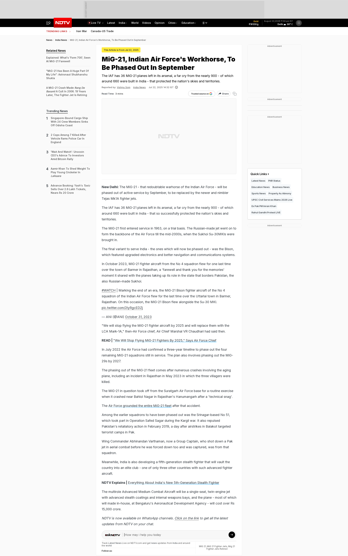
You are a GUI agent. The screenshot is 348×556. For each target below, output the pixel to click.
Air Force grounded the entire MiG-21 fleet (139, 406)
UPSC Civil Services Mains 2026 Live (272, 199)
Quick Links (258, 174)
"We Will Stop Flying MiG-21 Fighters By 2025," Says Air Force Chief (164, 340)
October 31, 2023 (138, 317)
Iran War (81, 31)
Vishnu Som (123, 87)
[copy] (234, 93)
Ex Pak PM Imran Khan (264, 206)
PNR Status (274, 180)
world (109, 545)
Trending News (57, 111)
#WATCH (109, 290)
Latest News (258, 180)
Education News (261, 187)
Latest (111, 22)
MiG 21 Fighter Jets (217, 546)
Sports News (259, 193)
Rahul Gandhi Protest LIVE (266, 212)
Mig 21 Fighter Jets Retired (220, 547)
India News (139, 87)
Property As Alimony (280, 193)
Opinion (160, 22)
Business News (281, 187)
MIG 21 (202, 546)
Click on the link (187, 518)
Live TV (96, 22)
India (122, 22)
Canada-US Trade (102, 31)
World (134, 22)
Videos (146, 22)
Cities (171, 22)
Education (188, 22)
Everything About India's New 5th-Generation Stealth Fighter (173, 483)
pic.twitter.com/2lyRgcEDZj (122, 308)
